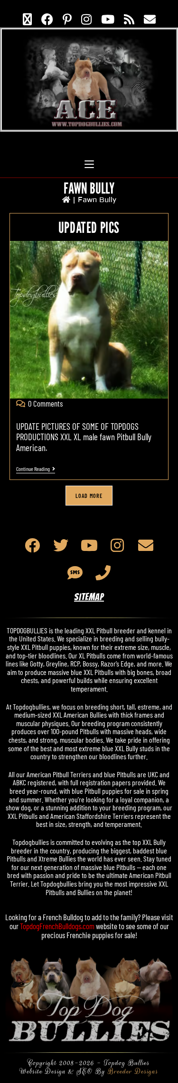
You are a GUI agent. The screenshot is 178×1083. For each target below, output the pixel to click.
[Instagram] (117, 545)
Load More (89, 495)
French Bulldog (63, 917)
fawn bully (97, 199)
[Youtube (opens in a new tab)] (107, 19)
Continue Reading (35, 468)
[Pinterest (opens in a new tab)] (67, 19)
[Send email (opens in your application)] (149, 19)
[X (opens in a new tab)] (27, 19)
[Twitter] (61, 545)
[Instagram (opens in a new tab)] (86, 19)
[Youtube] (89, 545)
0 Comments (45, 403)
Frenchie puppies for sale (100, 935)
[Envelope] (145, 545)
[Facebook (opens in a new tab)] (47, 19)
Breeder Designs (133, 1071)
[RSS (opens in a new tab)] (129, 19)
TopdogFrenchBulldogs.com (57, 926)
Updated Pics (89, 227)
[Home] (66, 199)
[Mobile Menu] (89, 155)
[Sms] (75, 572)
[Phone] (103, 572)
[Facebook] (33, 545)
